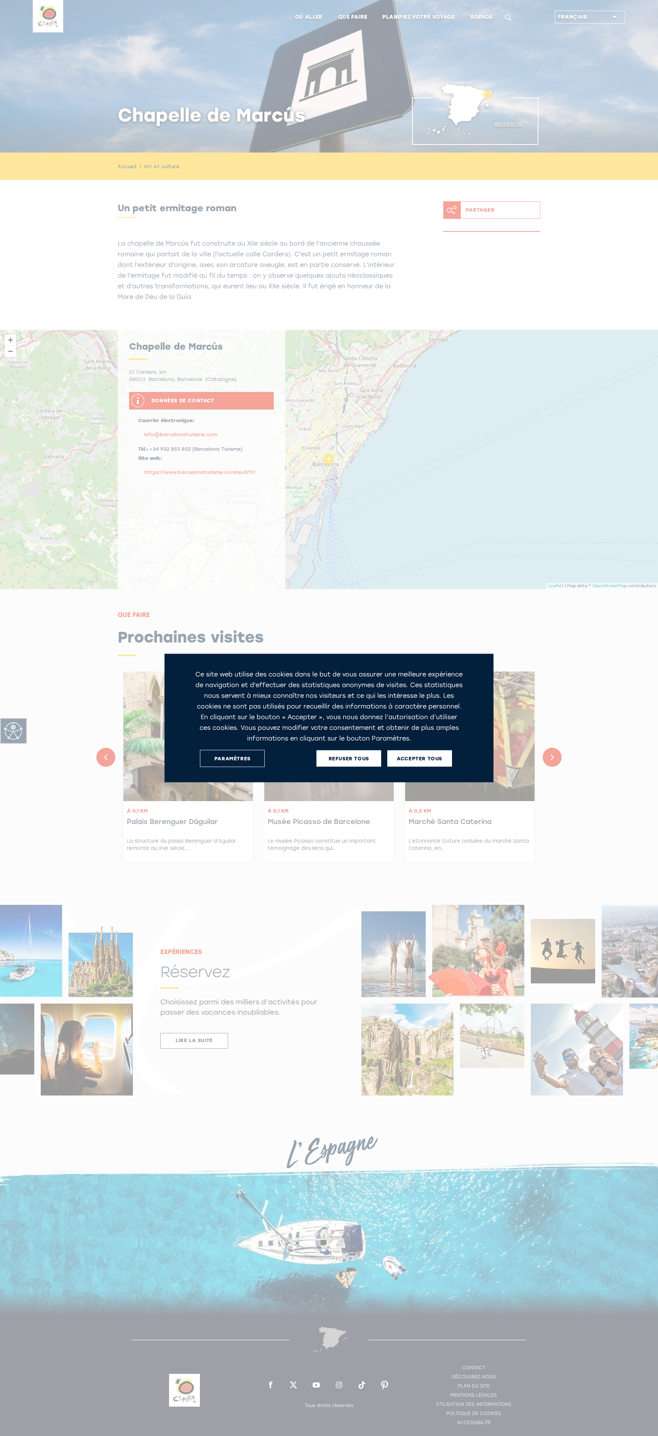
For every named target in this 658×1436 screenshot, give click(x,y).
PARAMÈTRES (232, 758)
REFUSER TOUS (349, 758)
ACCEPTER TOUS (419, 758)
